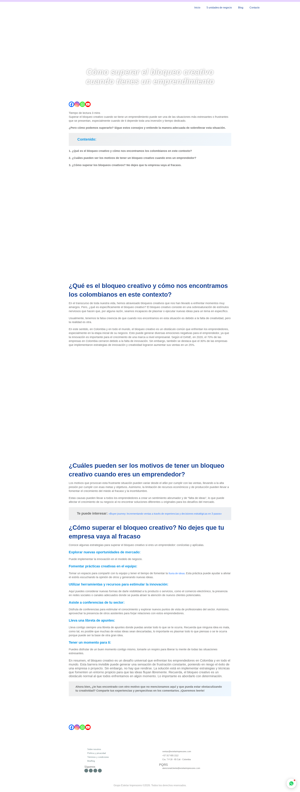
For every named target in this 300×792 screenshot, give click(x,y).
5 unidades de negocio (219, 7)
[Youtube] (88, 104)
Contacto (255, 7)
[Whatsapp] (82, 104)
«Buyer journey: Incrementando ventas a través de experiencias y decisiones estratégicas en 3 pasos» (165, 513)
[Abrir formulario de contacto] (291, 783)
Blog (240, 7)
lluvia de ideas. (177, 573)
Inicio (197, 7)
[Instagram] (77, 104)
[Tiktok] (100, 770)
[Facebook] (71, 104)
